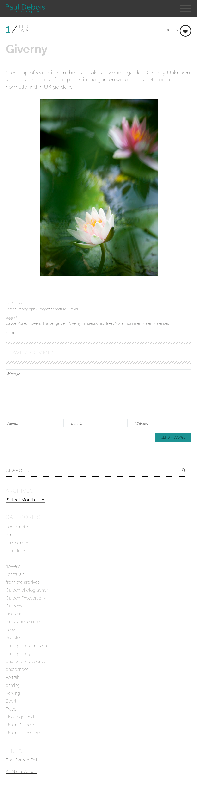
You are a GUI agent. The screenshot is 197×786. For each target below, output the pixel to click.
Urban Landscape (23, 732)
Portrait (12, 677)
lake (109, 323)
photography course (25, 661)
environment (18, 542)
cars (9, 534)
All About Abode (21, 771)
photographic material (27, 645)
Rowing (13, 693)
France (48, 323)
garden (62, 323)
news (11, 629)
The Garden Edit (21, 759)
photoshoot (17, 669)
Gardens (14, 605)
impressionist (94, 323)
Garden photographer (27, 590)
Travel (73, 309)
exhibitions (16, 550)
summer (134, 323)
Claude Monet (17, 323)
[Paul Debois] (25, 8)
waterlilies (161, 323)
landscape (15, 613)
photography (18, 653)
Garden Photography (22, 309)
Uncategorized (20, 716)
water (147, 323)
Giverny (75, 323)
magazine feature (53, 309)
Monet (120, 323)
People (13, 637)
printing (13, 685)
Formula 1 (15, 574)
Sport (11, 701)
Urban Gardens (20, 724)
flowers (36, 323)
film (9, 558)
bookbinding (18, 526)
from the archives (23, 582)
